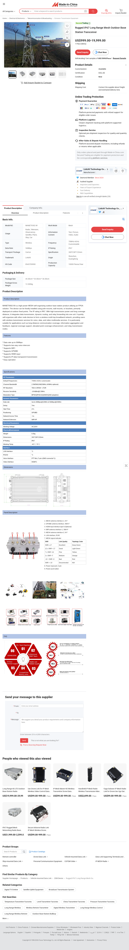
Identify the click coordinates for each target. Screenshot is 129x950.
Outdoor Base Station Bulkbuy (44, 914)
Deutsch (74, 932)
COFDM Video (69, 861)
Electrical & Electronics (17, 18)
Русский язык (56, 932)
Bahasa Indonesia (73, 935)
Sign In (79, 196)
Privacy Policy (102, 940)
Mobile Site (60, 929)
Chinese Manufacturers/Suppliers (42, 927)
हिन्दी (112, 932)
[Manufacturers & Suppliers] (64, 4)
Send (24, 740)
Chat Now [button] (102, 52)
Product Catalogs (38, 851)
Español (28, 932)
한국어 (99, 932)
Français (46, 932)
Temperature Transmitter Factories (18, 901)
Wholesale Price (75, 927)
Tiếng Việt (60, 935)
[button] (78, 213)
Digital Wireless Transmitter (64, 907)
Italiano (66, 932)
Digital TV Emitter (11, 889)
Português (37, 932)
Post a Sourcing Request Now (33, 745)
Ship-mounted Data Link (12, 861)
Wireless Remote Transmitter (37, 907)
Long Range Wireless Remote (16, 914)
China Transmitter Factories (74, 901)
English (20, 932)
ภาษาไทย (120, 932)
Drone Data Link (40, 857)
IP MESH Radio (101, 861)
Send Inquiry (82, 52)
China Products (23, 927)
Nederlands (84, 932)
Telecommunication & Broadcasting (39, 18)
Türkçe (52, 935)
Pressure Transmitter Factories (102, 901)
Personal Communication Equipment (48, 861)
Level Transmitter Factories (47, 901)
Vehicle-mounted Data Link (74, 857)
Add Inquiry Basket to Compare (37, 82)
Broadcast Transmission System (61, 889)
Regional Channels (102, 927)
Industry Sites (88, 927)
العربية (92, 932)
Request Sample (119, 58)
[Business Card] (123, 218)
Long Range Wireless (13, 907)
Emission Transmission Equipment (66, 18)
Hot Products (10, 927)
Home (5, 18)
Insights (69, 929)
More (5, 918)
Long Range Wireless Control (91, 907)
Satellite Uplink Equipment (33, 889)
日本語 (106, 932)
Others (5, 866)
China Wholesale (62, 927)
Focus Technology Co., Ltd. (48, 940)
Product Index (115, 927)
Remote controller (9, 857)
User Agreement (78, 940)
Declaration (90, 940)
